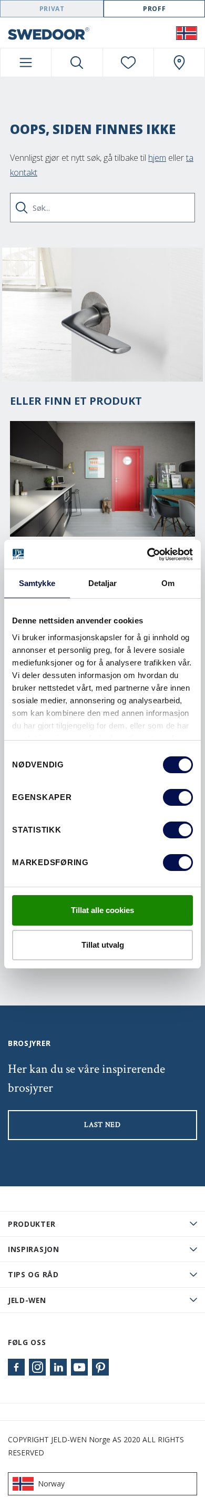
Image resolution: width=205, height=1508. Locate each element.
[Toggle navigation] (26, 62)
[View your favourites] (128, 62)
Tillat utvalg (102, 944)
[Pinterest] (100, 1367)
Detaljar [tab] (102, 583)
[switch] (178, 797)
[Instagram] (37, 1367)
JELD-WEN (27, 1300)
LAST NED (102, 1125)
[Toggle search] (76, 62)
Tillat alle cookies (102, 910)
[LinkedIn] (58, 1367)
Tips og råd (33, 1274)
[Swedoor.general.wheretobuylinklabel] (179, 62)
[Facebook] (16, 1367)
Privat (52, 8)
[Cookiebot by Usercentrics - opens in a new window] (147, 554)
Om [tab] (168, 583)
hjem (157, 157)
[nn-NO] (186, 32)
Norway (51, 1484)
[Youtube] (79, 1367)
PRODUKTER (31, 1224)
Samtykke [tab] (37, 583)
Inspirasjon (33, 1249)
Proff (154, 8)
